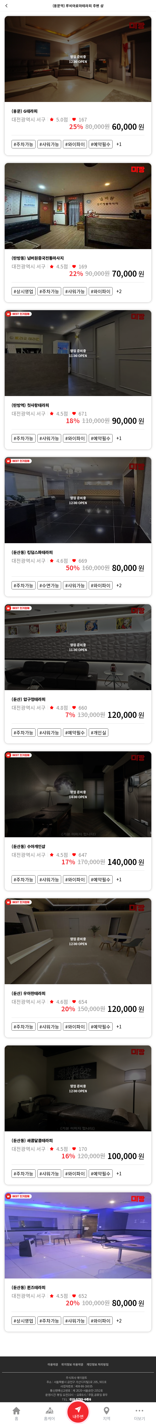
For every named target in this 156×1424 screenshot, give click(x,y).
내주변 (78, 1416)
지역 (106, 1418)
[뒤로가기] (7, 5)
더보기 (139, 1418)
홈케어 (49, 1418)
